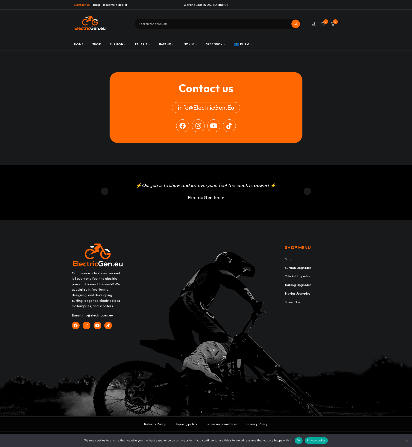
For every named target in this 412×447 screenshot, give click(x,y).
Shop (289, 259)
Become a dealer (115, 5)
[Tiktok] (229, 125)
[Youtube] (213, 125)
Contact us (82, 5)
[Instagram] (198, 125)
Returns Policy (155, 424)
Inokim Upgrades (298, 293)
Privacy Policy (257, 424)
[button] (104, 191)
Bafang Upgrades (298, 285)
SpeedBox (293, 302)
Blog (96, 5)
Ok (299, 440)
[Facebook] (182, 125)
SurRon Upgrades (298, 268)
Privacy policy (316, 440)
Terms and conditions (222, 424)
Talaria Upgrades (297, 276)
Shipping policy (186, 424)
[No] (406, 440)
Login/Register (313, 24)
